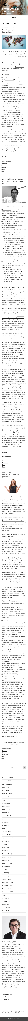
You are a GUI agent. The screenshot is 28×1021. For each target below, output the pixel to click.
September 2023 (7, 778)
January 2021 (5, 797)
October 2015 (6, 888)
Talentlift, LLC (14, 744)
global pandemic (11, 333)
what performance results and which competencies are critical (14, 646)
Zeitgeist (22, 95)
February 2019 (6, 828)
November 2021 (6, 784)
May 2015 (5, 904)
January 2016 (6, 879)
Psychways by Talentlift (11, 10)
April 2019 (5, 825)
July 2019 (4, 819)
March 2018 (5, 850)
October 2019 (6, 812)
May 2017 (5, 860)
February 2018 (6, 854)
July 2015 (4, 898)
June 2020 (5, 803)
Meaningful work (7, 68)
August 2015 (5, 895)
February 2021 (6, 793)
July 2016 (4, 869)
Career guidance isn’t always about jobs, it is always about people (12, 181)
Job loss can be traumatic (9, 287)
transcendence (19, 67)
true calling (14, 314)
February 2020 (6, 809)
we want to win (13, 503)
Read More (5, 157)
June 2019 (5, 822)
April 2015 (5, 907)
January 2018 (6, 857)
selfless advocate (7, 597)
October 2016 (6, 866)
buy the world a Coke (16, 51)
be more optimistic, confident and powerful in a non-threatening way (12, 698)
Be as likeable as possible (9, 675)
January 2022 (6, 781)
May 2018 (5, 847)
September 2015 (7, 892)
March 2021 (5, 790)
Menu (14, 17)
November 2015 (6, 885)
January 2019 (6, 831)
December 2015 (6, 882)
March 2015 (5, 911)
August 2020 (6, 800)
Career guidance (6, 209)
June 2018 (5, 844)
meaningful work (9, 80)
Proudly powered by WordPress (13, 1012)
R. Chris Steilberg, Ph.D (9, 942)
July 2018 (4, 841)
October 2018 (6, 835)
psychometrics (20, 271)
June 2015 (5, 901)
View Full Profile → (7, 999)
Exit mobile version (14, 1019)
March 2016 (5, 876)
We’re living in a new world (15, 139)
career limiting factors (8, 536)
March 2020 (5, 806)
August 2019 (5, 816)
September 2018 (7, 838)
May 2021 (5, 787)
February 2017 (6, 863)
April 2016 (5, 873)
